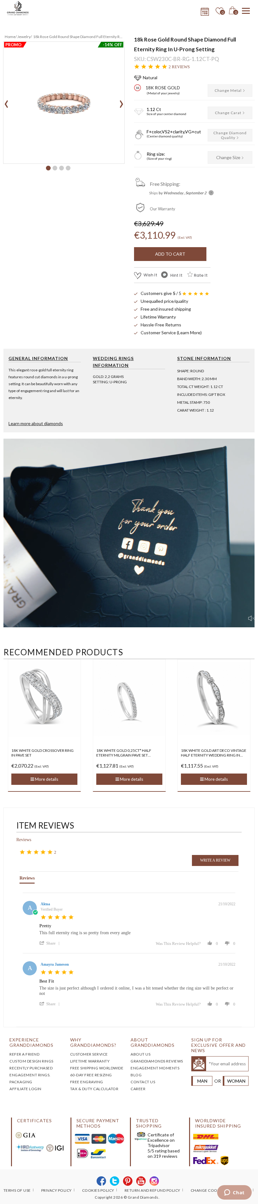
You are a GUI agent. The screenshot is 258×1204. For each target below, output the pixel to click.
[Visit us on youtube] (141, 1181)
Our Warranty (162, 208)
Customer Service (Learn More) (171, 332)
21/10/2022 (226, 904)
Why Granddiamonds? (93, 1042)
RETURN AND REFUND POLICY (152, 1190)
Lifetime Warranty (158, 316)
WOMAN (236, 1081)
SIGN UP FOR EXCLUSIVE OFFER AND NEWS (218, 1045)
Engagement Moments (155, 1068)
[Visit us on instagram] (154, 1181)
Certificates (34, 1120)
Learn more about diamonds (35, 423)
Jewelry (24, 36)
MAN (202, 1081)
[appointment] (204, 10)
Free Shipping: (165, 184)
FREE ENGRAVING (86, 1081)
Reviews (23, 839)
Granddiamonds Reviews (157, 1061)
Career (138, 1088)
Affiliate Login (25, 1088)
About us (140, 1054)
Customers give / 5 (161, 293)
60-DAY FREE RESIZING (91, 1075)
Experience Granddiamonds (31, 1042)
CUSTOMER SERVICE (89, 1054)
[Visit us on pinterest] (128, 1181)
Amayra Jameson (55, 964)
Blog (136, 1075)
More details (46, 779)
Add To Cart (170, 254)
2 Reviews (179, 66)
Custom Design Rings (31, 1061)
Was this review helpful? (178, 943)
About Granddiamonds (153, 1042)
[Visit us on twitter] (115, 1181)
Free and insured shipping (166, 309)
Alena (45, 904)
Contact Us (143, 1081)
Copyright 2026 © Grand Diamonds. (127, 1197)
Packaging (20, 1081)
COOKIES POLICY (98, 1190)
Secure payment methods (97, 1123)
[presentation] (6, 102)
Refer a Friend (24, 1054)
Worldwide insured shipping (218, 1123)
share (51, 943)
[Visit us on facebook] (101, 1181)
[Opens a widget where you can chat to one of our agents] (234, 1193)
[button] (48, 168)
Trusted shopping (149, 1123)
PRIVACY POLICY (56, 1190)
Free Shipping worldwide (97, 1068)
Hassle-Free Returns (161, 324)
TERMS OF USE (17, 1190)
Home (10, 36)
